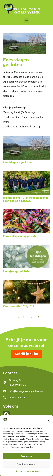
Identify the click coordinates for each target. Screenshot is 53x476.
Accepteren (27, 456)
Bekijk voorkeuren (26, 464)
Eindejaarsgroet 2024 (16, 271)
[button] (48, 420)
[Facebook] (6, 414)
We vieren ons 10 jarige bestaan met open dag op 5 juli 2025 (25, 199)
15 (37, 316)
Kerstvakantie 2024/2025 (18, 306)
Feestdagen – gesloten (17, 162)
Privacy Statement (32, 471)
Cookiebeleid (18, 471)
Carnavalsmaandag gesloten (20, 236)
